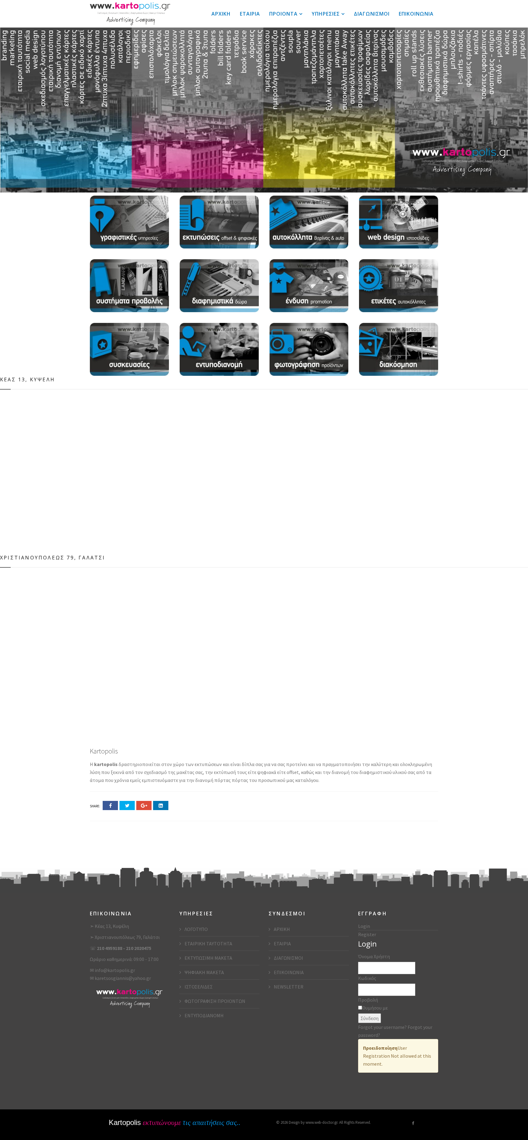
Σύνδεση (370, 1018)
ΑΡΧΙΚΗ (221, 13)
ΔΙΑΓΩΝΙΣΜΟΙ (372, 13)
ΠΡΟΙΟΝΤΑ (283, 13)
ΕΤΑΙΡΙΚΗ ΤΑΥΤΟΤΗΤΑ (208, 943)
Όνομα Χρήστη (374, 956)
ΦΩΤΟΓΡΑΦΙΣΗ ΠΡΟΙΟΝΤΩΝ (214, 1001)
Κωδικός (367, 978)
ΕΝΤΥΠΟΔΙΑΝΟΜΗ (204, 1015)
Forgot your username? (383, 1027)
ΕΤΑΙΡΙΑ (250, 13)
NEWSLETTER (288, 987)
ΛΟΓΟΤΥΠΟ (196, 929)
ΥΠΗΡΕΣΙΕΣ (326, 13)
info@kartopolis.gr (115, 970)
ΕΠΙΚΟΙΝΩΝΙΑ (416, 13)
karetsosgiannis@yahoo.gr (123, 978)
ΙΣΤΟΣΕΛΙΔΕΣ (198, 987)
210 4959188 (110, 948)
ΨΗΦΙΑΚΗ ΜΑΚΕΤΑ (204, 972)
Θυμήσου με (375, 1008)
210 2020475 (138, 948)
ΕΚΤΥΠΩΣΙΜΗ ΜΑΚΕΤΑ (208, 958)
